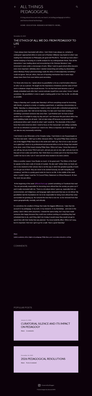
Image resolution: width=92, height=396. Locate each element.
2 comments (30, 331)
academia (21, 237)
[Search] (77, 6)
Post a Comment (31, 363)
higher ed (32, 237)
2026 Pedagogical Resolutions (43, 358)
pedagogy (38, 237)
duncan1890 (51, 389)
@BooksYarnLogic (41, 183)
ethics (26, 237)
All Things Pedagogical (34, 9)
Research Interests (45, 25)
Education (31, 25)
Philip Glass (45, 237)
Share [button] (15, 234)
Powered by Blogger (48, 385)
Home (22, 25)
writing (69, 237)
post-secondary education (57, 237)
